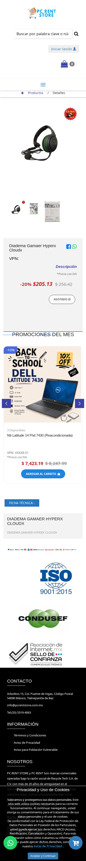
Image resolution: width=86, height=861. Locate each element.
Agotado (61, 299)
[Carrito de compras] (76, 843)
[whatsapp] (10, 843)
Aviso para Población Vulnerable (36, 750)
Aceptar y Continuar (43, 856)
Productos (35, 93)
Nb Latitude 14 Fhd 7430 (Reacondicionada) (40, 435)
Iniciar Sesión (62, 49)
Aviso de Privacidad (27, 743)
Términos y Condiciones (30, 735)
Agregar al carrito (42, 474)
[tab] (22, 503)
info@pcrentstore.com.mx (25, 705)
